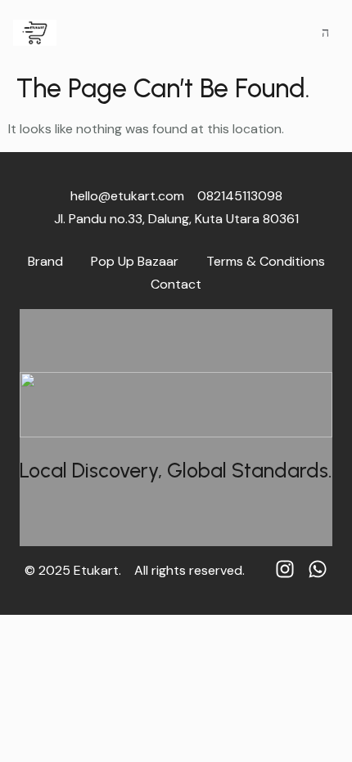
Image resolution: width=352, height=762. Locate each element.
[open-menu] (325, 32)
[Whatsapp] (317, 569)
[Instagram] (285, 569)
